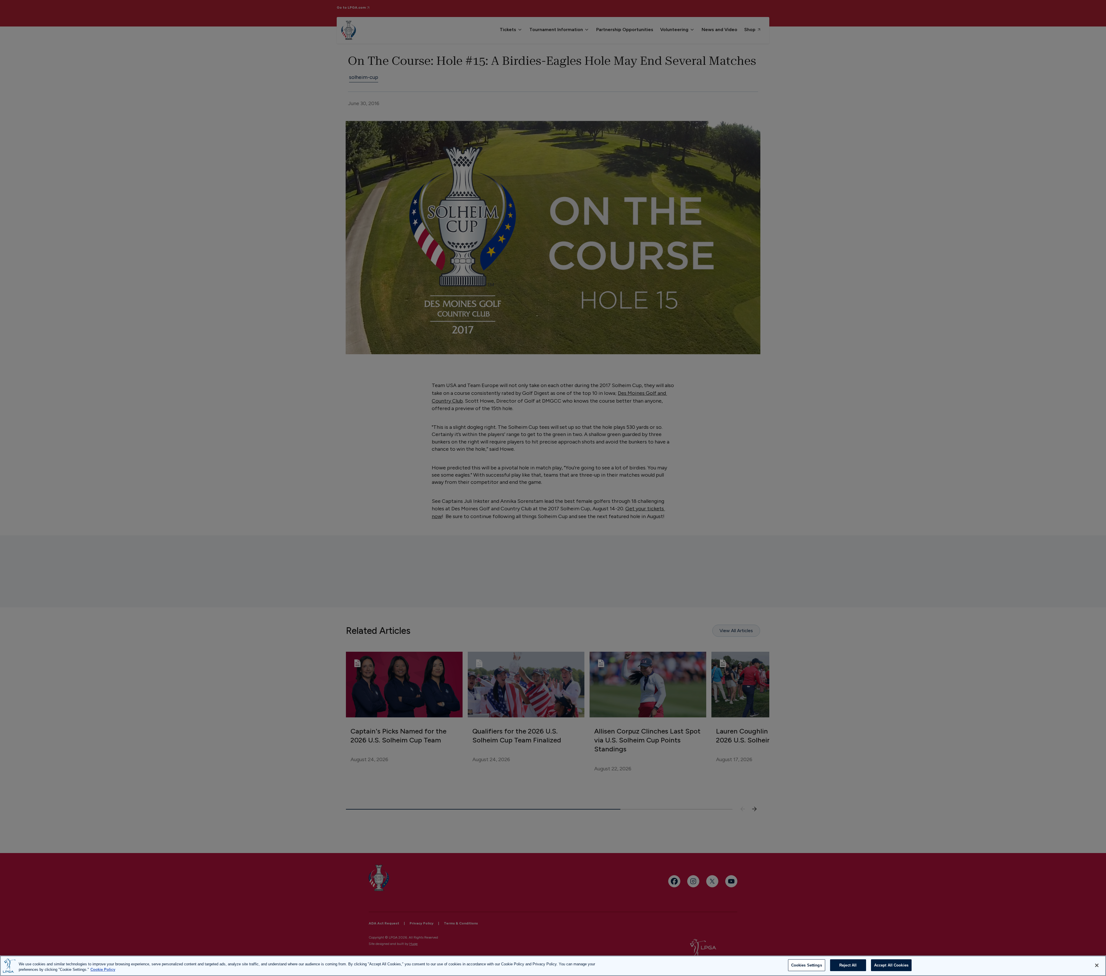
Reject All (848, 965)
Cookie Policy (102, 970)
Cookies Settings (806, 965)
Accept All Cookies (891, 965)
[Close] (1096, 965)
